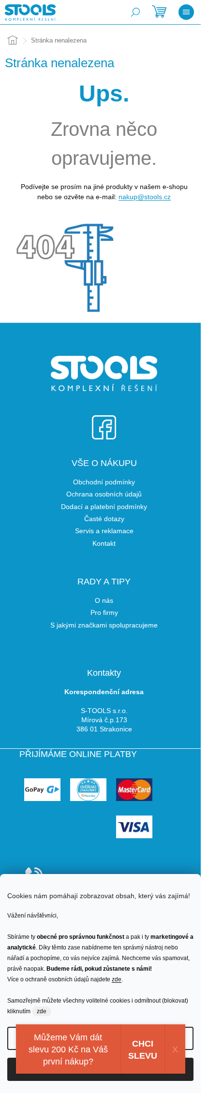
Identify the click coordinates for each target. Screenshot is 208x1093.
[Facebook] (104, 421)
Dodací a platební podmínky (104, 506)
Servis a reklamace (104, 531)
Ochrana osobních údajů (104, 494)
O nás (104, 600)
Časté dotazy (104, 519)
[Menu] (186, 12)
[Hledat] (135, 12)
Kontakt (104, 543)
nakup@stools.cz (145, 197)
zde (116, 979)
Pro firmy (104, 612)
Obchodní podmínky (104, 482)
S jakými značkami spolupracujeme (104, 625)
